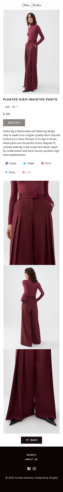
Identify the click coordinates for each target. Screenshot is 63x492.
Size (7, 106)
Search (31, 454)
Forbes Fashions (24, 477)
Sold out (14, 122)
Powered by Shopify (46, 477)
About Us (31, 459)
